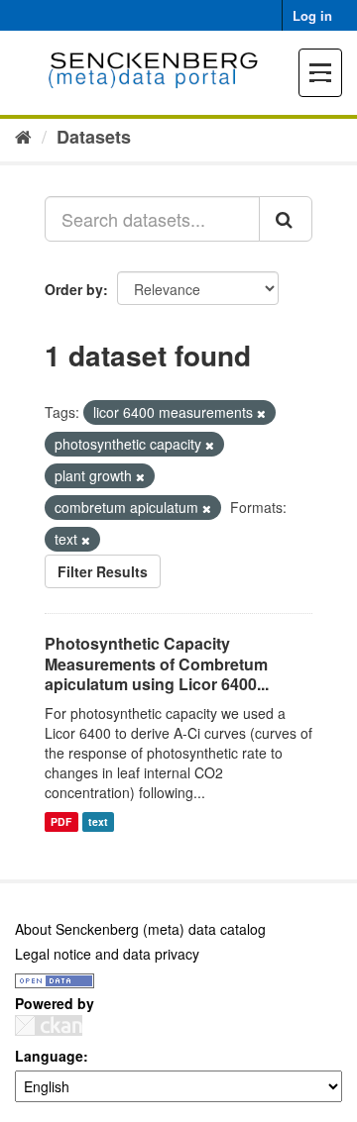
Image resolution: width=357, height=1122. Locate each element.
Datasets (94, 137)
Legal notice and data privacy (107, 954)
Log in (312, 15)
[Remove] (261, 413)
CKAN (48, 1025)
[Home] (23, 136)
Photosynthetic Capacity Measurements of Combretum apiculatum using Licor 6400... (157, 664)
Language (49, 1056)
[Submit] (285, 219)
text (98, 821)
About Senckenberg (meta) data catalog (140, 929)
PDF (61, 821)
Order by (74, 289)
